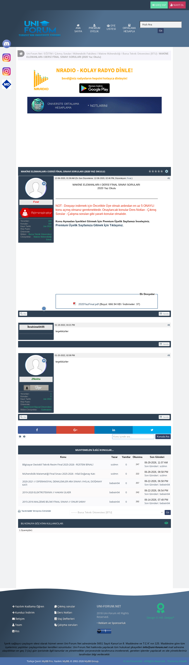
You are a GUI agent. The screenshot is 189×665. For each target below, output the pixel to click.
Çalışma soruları (67, 625)
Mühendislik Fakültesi (84, 53)
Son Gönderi (151, 466)
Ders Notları (64, 612)
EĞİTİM (48, 53)
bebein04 (114, 483)
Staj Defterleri (66, 618)
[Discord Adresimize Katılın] (6, 47)
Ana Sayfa (78, 30)
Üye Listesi (111, 27)
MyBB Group (91, 661)
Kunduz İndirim (24, 612)
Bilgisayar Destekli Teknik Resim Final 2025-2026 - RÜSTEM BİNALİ (57, 464)
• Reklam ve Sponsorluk (111, 623)
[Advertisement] (94, 141)
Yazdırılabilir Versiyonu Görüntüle (36, 511)
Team (18, 625)
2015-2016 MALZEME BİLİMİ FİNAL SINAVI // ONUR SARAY (53, 501)
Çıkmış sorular (66, 606)
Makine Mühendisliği (109, 53)
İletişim (20, 618)
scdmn (114, 464)
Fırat (129, 178)
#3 (169, 355)
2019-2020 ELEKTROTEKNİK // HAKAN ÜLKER (46, 492)
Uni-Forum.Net (34, 53)
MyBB (66, 661)
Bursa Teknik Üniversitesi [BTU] (140, 53)
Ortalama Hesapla (129, 30)
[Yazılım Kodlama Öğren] (6, 88)
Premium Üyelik (94, 30)
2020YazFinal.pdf (88, 304)
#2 (169, 325)
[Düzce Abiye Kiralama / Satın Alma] (6, 75)
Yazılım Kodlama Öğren (29, 606)
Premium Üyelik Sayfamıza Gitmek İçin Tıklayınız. (89, 225)
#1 (169, 178)
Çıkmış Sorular (63, 53)
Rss (16, 631)
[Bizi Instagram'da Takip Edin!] (6, 61)
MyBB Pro (47, 661)
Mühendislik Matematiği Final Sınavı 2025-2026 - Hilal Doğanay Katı (58, 473)
